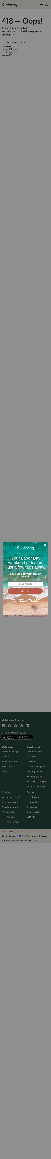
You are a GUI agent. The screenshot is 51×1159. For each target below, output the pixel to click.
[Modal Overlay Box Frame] (25, 579)
